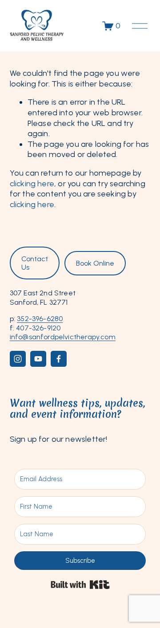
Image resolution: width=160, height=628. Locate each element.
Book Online (95, 263)
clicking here (32, 183)
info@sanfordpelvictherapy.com (63, 337)
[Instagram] (18, 359)
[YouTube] (38, 359)
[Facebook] (59, 359)
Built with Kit (80, 585)
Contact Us (34, 263)
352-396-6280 (40, 318)
